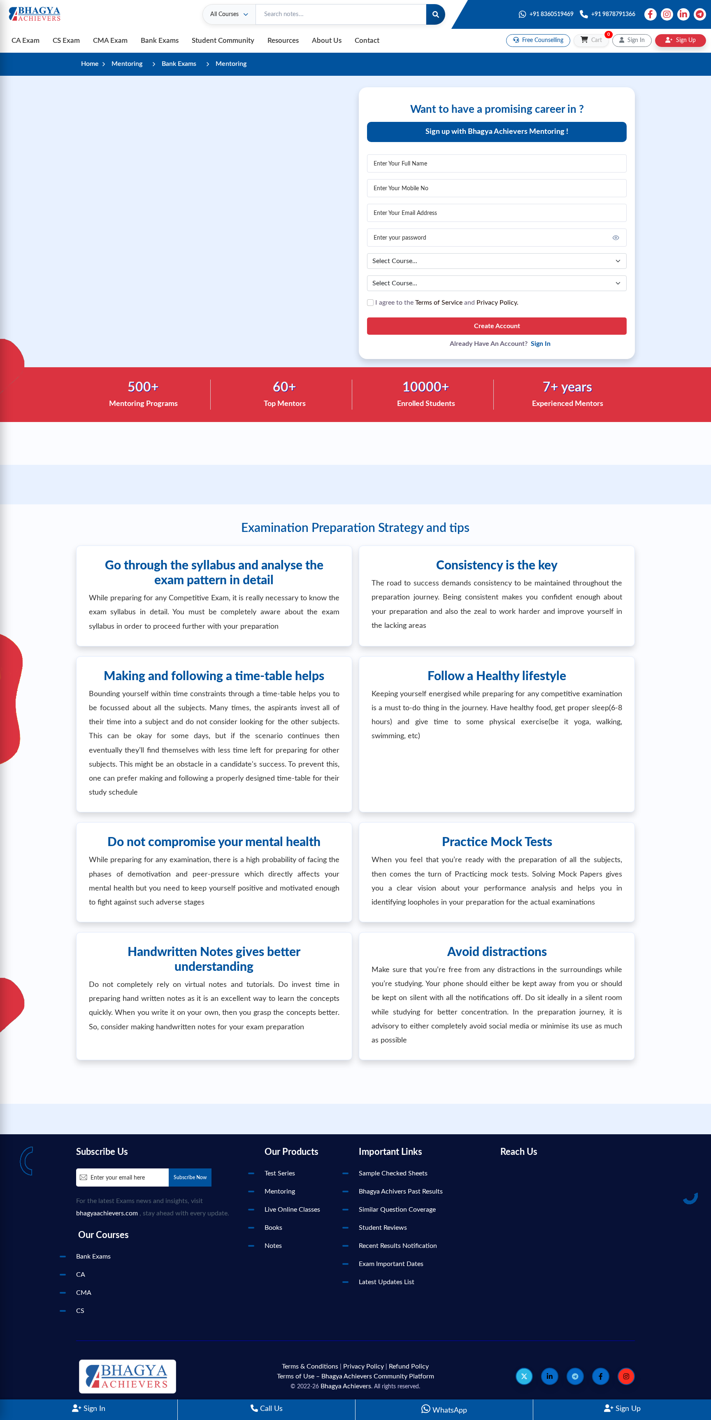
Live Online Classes (292, 1209)
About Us (327, 40)
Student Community (223, 40)
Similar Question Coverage (397, 1209)
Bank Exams (160, 40)
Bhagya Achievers (346, 1386)
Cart (599, 38)
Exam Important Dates (391, 1264)
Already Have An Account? (500, 343)
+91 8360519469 (552, 14)
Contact (367, 40)
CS (80, 1311)
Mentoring (127, 64)
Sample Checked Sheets (393, 1173)
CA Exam (26, 40)
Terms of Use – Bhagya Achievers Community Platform (355, 1376)
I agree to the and (446, 302)
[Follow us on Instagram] (626, 1376)
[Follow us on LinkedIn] (549, 1376)
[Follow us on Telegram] (575, 1376)
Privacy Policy (363, 1366)
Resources (283, 40)
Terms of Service (438, 302)
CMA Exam (110, 40)
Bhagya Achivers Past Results (401, 1191)
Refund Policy (409, 1366)
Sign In (93, 1409)
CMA (83, 1292)
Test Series (280, 1173)
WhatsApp (448, 1410)
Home (90, 64)
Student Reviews (383, 1227)
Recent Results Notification (398, 1246)
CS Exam (66, 40)
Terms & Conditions (310, 1366)
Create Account (497, 326)
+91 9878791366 (613, 14)
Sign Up (627, 1409)
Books (273, 1227)
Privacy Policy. (497, 302)
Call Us (270, 1409)
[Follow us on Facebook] (600, 1376)
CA (80, 1274)
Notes (273, 1246)
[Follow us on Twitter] (524, 1376)
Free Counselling (541, 40)
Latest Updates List (386, 1282)
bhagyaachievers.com (107, 1213)
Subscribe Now (190, 1177)
